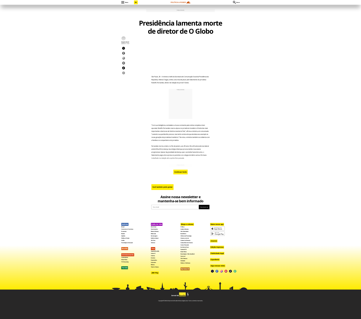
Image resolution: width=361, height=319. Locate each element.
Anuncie (214, 241)
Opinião (123, 236)
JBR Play (154, 273)
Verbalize (182, 260)
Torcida (124, 268)
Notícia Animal (154, 238)
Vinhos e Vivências (185, 263)
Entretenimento (128, 255)
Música (153, 264)
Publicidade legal (217, 253)
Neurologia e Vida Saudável (187, 254)
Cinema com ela (184, 238)
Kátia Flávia (124, 259)
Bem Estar (153, 227)
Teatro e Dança (155, 267)
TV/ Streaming (125, 262)
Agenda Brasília (155, 251)
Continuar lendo (180, 172)
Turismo (153, 242)
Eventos (153, 258)
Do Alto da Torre (184, 247)
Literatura (153, 262)
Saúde (123, 240)
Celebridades (124, 257)
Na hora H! (185, 269)
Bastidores (183, 233)
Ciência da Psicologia (185, 236)
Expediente (215, 260)
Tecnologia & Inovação (127, 242)
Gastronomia (154, 229)
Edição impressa (217, 247)
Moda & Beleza (155, 231)
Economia (123, 231)
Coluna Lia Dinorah (185, 240)
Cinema (153, 255)
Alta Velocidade (184, 231)
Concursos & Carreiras (127, 229)
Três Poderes (183, 258)
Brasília (125, 249)
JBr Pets (153, 240)
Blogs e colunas (187, 224)
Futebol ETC (183, 249)
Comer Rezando (184, 245)
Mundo (123, 233)
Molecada (153, 233)
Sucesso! (182, 256)
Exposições (154, 260)
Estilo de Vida (156, 224)
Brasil (122, 227)
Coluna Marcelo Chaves (186, 242)
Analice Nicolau (184, 229)
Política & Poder (125, 238)
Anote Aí (153, 253)
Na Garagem (154, 236)
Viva (153, 249)
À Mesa (182, 227)
